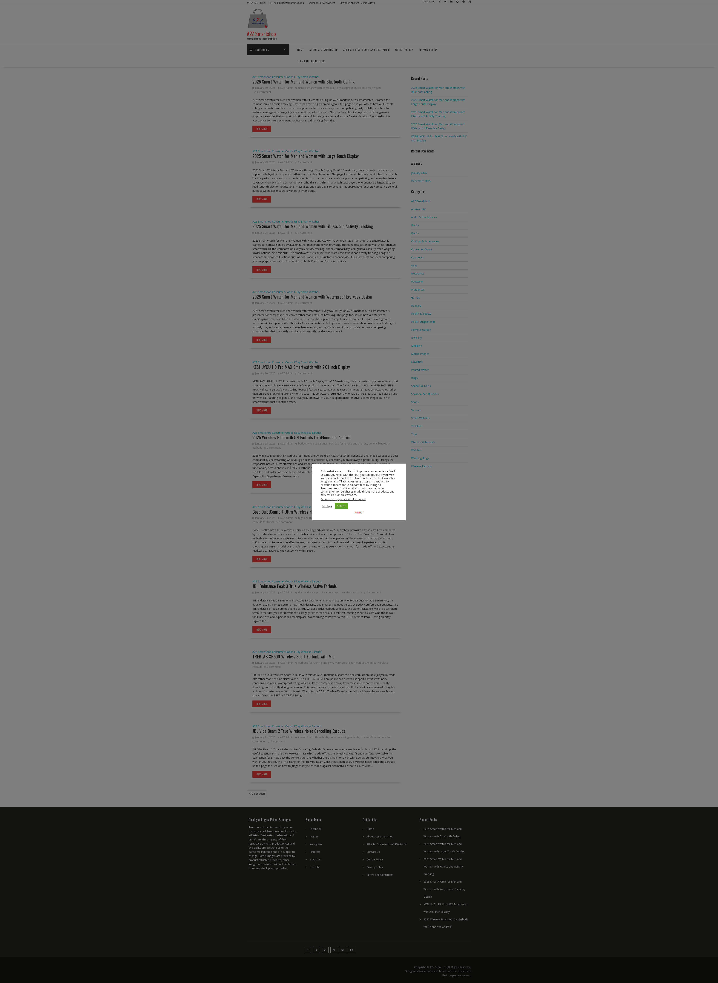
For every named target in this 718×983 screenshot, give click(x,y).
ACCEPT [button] (341, 506)
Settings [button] (327, 506)
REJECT (359, 512)
